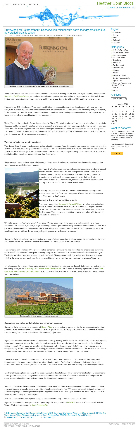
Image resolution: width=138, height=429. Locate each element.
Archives (33, 5)
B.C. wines (10, 413)
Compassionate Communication (118, 56)
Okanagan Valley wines (32, 415)
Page (7, 5)
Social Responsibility (56, 35)
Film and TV (118, 68)
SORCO (63, 415)
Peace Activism (119, 75)
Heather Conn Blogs (115, 3)
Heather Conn (75, 35)
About (115, 37)
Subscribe (117, 40)
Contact (116, 42)
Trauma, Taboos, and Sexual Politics (121, 84)
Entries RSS (114, 424)
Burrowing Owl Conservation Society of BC (34, 413)
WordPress (9, 426)
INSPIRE (71, 402)
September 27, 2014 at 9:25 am (20, 417)
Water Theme (21, 426)
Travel (115, 88)
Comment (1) (48, 417)
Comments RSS (128, 424)
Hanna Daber (34, 426)
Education (117, 62)
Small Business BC (40, 405)
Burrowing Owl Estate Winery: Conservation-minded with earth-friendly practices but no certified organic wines (54, 31)
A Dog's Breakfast (24, 35)
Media (115, 73)
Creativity (117, 60)
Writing (116, 90)
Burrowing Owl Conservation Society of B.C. (43, 269)
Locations (117, 32)
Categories (19, 5)
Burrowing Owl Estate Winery (16, 96)
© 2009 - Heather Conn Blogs (16, 424)
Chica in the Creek (121, 53)
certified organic (86, 413)
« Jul (113, 123)
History (116, 70)
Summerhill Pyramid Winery (70, 204)
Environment (40, 35)
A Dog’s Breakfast (120, 50)
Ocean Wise (46, 327)
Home (115, 35)
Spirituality (117, 80)
